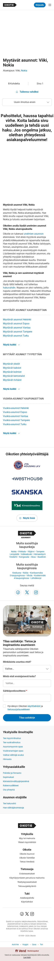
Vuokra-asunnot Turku (14, 424)
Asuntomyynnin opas (13, 746)
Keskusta (16, 573)
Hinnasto (7, 759)
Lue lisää (27, 957)
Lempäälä (14, 554)
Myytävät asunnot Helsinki (17, 319)
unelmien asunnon (34, 233)
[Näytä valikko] (49, 5)
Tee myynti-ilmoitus (12, 738)
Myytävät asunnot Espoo (16, 323)
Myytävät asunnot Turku (16, 335)
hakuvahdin (9, 287)
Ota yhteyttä (9, 789)
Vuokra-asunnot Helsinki (16, 408)
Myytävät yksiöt (11, 363)
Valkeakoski (26, 554)
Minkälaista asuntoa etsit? (17, 661)
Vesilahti (13, 557)
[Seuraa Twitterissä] (27, 592)
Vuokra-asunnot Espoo (15, 412)
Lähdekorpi (36, 578)
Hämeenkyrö (40, 554)
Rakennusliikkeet (11, 785)
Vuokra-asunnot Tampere (16, 420)
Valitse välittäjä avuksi (13, 755)
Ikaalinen (42, 557)
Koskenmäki (40, 575)
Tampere (40, 551)
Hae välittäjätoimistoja (13, 807)
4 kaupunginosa (21, 578)
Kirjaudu (40, 5)
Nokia (24, 70)
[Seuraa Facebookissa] (18, 592)
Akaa (33, 557)
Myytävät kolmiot (12, 371)
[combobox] (27, 683)
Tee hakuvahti (9, 803)
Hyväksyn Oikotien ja (25, 708)
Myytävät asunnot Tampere (17, 331)
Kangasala (24, 557)
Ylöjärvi (31, 551)
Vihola (29, 575)
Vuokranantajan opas (13, 751)
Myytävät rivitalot (12, 380)
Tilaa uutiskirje (27, 717)
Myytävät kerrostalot (14, 375)
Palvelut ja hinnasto (12, 773)
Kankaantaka (36, 573)
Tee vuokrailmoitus (11, 742)
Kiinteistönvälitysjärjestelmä (16, 781)
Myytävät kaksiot (12, 367)
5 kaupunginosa (17, 575)
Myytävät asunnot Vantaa (16, 327)
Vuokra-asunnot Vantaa (15, 416)
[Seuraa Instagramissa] (36, 592)
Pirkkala (22, 551)
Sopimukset (8, 777)
